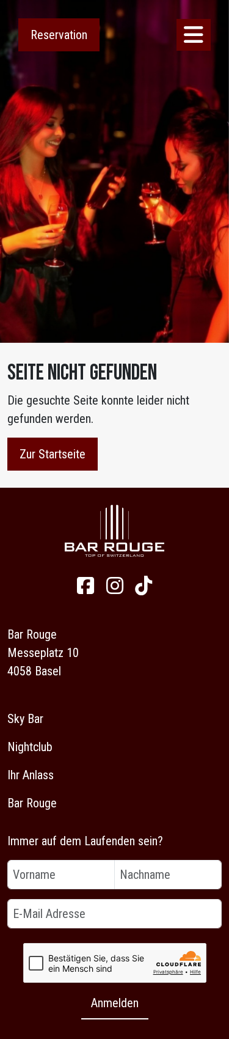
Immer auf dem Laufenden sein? (85, 841)
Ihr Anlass (30, 775)
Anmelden (115, 1003)
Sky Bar (25, 718)
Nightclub (30, 747)
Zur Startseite (52, 454)
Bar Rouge (32, 803)
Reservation (59, 35)
